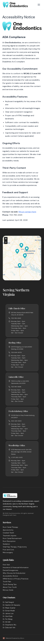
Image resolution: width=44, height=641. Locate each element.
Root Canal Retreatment (12, 538)
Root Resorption (9, 541)
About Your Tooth (10, 587)
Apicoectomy (8, 530)
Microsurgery (8, 552)
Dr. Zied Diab (8, 616)
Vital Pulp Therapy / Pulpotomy (15, 547)
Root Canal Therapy (10, 527)
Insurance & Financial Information (16, 567)
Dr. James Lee (8, 613)
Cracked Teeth (8, 533)
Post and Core (8, 550)
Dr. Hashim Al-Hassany (11, 605)
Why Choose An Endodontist (14, 573)
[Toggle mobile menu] (38, 4)
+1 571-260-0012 (17, 457)
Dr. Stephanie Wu (9, 625)
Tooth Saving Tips (10, 584)
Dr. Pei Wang (7, 619)
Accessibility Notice (10, 576)
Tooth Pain (7, 581)
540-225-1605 (16, 421)
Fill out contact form (27, 212)
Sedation (6, 544)
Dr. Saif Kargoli (8, 602)
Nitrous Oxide (8, 590)
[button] (27, 248)
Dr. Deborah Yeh (9, 627)
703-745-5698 (16, 387)
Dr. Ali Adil (6, 622)
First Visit (6, 565)
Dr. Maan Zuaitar (9, 608)
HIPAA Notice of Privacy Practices (15, 579)
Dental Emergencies (10, 570)
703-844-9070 (16, 352)
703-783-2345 (16, 318)
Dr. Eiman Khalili (9, 611)
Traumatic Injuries (9, 535)
